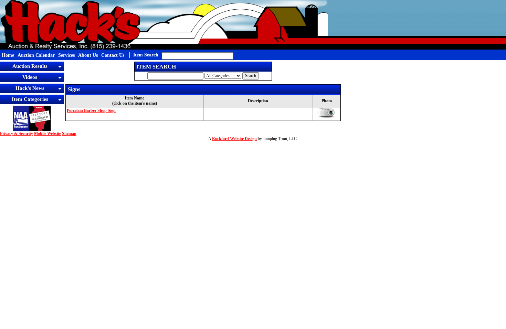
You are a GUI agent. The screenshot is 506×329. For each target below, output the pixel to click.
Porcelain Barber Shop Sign (91, 110)
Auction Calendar (36, 55)
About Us (88, 55)
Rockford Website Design (234, 138)
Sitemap (69, 133)
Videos (29, 77)
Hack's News (29, 88)
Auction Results (30, 66)
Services (66, 55)
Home (8, 55)
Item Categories (30, 99)
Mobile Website (47, 133)
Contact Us (112, 55)
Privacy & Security (16, 133)
